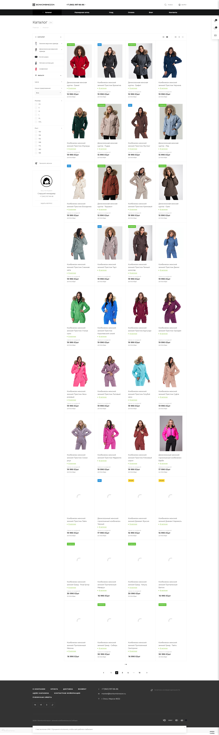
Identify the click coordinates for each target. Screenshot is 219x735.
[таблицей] (182, 37)
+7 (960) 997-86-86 (75, 5)
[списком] (179, 37)
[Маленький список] (163, 37)
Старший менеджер (46, 193)
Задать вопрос (46, 203)
